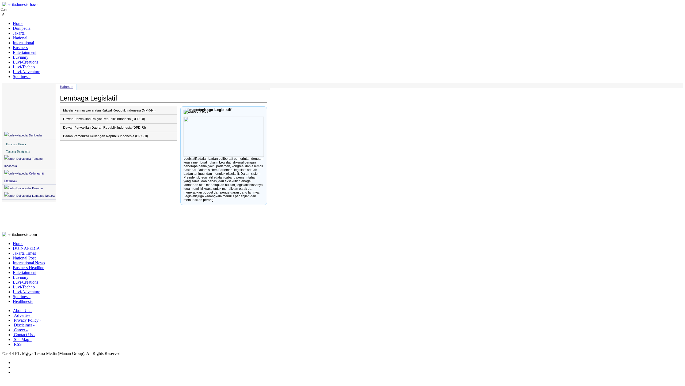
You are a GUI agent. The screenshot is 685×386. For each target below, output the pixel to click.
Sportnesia (22, 76)
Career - (20, 330)
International (23, 42)
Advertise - (23, 315)
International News (29, 263)
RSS (17, 344)
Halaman (66, 87)
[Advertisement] (342, 220)
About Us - (22, 310)
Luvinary (20, 57)
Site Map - (22, 339)
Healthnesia (23, 301)
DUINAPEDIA (26, 248)
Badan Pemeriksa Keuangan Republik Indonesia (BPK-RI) (105, 136)
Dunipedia (22, 28)
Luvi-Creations (25, 62)
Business (20, 47)
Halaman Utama (16, 144)
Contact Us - (24, 334)
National (20, 38)
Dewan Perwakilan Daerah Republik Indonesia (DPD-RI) (104, 127)
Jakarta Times (24, 253)
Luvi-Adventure (26, 71)
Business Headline (28, 267)
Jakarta (19, 33)
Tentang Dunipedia (18, 151)
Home (18, 23)
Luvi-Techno (24, 67)
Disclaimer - (24, 325)
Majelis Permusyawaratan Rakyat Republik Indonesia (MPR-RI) (109, 110)
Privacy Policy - (27, 320)
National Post (24, 258)
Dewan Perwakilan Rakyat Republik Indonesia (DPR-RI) (104, 119)
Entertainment (24, 52)
